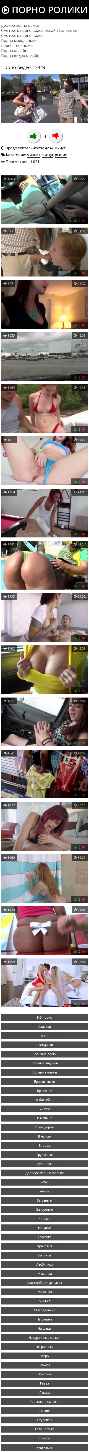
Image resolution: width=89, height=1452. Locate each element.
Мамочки (44, 1273)
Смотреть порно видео (22, 35)
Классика (44, 1237)
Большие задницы (44, 1063)
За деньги (44, 1200)
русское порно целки (20, 25)
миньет (33, 154)
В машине (44, 1118)
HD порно (44, 1017)
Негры (44, 1356)
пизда (47, 154)
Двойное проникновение (44, 1173)
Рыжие (44, 1411)
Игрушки (44, 1228)
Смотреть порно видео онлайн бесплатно (39, 30)
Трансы (44, 1438)
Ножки (44, 1365)
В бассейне (44, 1100)
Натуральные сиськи (44, 1337)
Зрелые (44, 1218)
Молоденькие (44, 1310)
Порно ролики (48, 9)
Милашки (44, 1292)
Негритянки (45, 1347)
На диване (44, 1319)
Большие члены (44, 1072)
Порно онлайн (14, 50)
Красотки (44, 1246)
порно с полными (17, 45)
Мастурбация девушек (44, 1282)
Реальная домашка (44, 1401)
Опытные (44, 1374)
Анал (44, 1035)
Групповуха (44, 1164)
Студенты (44, 1420)
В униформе (44, 1127)
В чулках (44, 1136)
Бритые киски (44, 1081)
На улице (45, 1328)
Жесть (44, 1191)
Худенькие (44, 1447)
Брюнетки (44, 1090)
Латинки (44, 1255)
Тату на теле (44, 1429)
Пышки (44, 1392)
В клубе (45, 1109)
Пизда (44, 1383)
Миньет (45, 1301)
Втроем (45, 1145)
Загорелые (44, 1209)
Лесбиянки (44, 1264)
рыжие (61, 154)
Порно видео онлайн (20, 55)
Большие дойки (45, 1054)
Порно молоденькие (20, 40)
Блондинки (44, 1045)
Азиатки (44, 1026)
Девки (44, 1182)
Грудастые (44, 1154)
